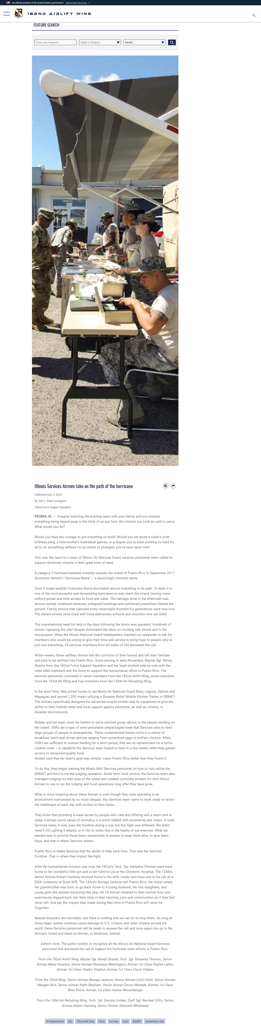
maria (125, 1021)
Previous (39, 261)
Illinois (102, 1021)
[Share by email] (173, 485)
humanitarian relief (155, 1021)
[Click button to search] (172, 42)
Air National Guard (55, 1021)
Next (171, 261)
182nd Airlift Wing (85, 1021)
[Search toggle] (254, 13)
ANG (70, 1021)
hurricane (113, 1021)
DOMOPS (137, 1021)
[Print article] (165, 485)
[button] (78, 3)
